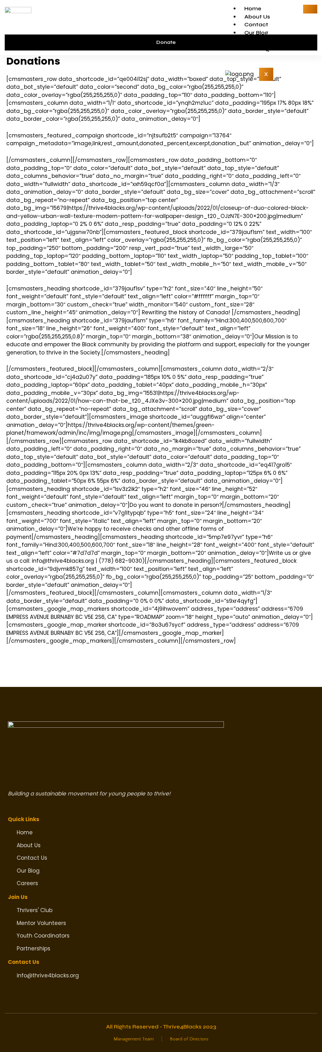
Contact (256, 24)
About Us (257, 16)
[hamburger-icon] (310, 9)
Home (252, 8)
